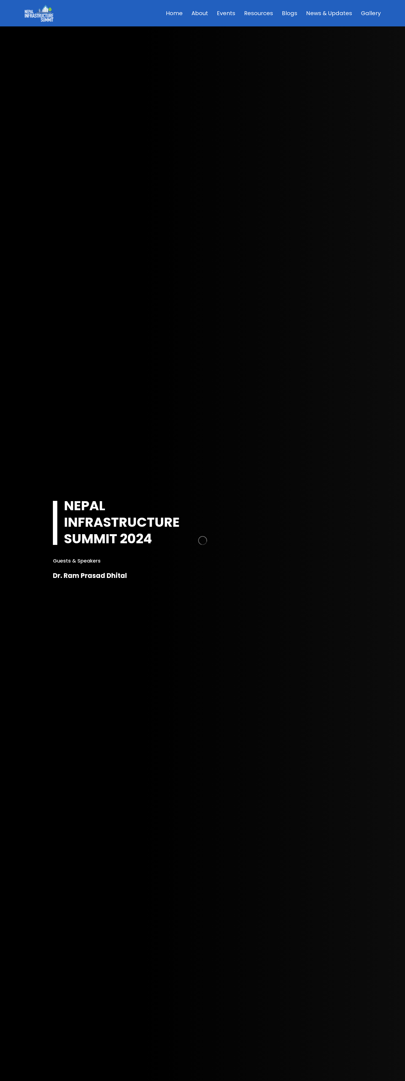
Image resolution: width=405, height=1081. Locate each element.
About (199, 13)
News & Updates (329, 13)
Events (226, 13)
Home (174, 13)
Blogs (289, 13)
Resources (258, 13)
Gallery (371, 13)
